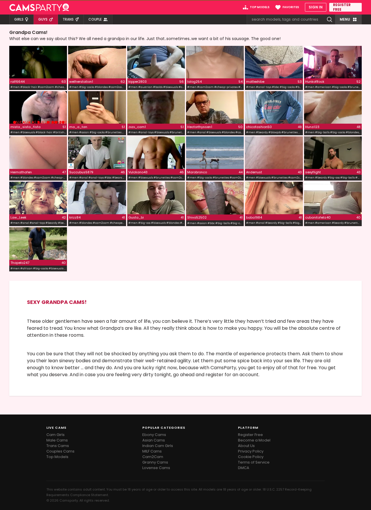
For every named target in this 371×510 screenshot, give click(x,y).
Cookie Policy (250, 457)
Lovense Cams (156, 468)
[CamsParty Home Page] (39, 7)
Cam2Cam (152, 457)
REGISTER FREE (342, 7)
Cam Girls (55, 435)
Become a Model (254, 440)
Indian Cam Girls (157, 446)
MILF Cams (152, 451)
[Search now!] (329, 19)
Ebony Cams (154, 435)
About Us (246, 446)
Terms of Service (254, 462)
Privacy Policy (250, 451)
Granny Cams (155, 462)
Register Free (250, 435)
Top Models (57, 457)
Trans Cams (57, 446)
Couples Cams (60, 451)
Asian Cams (153, 440)
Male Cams (57, 440)
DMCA (243, 468)
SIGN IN (316, 7)
